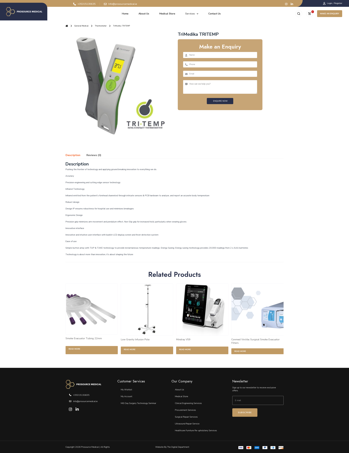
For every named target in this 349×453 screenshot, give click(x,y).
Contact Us (214, 13)
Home (125, 13)
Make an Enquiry (329, 13)
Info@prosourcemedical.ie (122, 4)
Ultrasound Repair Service (187, 423)
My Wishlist (126, 389)
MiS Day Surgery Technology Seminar (138, 403)
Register (338, 3)
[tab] (72, 155)
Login (329, 3)
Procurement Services (185, 410)
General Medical (81, 26)
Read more (70, 349)
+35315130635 (87, 4)
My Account (126, 396)
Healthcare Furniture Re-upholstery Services (196, 430)
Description (72, 155)
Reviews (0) (93, 155)
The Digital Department (178, 447)
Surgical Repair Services (186, 416)
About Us (144, 13)
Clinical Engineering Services (188, 403)
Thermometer (101, 26)
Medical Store (167, 13)
